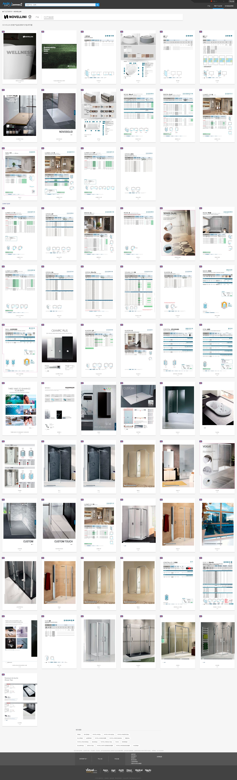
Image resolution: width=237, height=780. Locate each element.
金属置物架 (89, 738)
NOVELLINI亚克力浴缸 (106, 742)
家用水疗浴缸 (90, 745)
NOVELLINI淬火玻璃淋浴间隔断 (105, 745)
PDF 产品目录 (218, 6)
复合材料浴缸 (80, 745)
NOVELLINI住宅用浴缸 (83, 742)
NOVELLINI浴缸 (97, 734)
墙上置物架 (80, 738)
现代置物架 (86, 734)
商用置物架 (124, 742)
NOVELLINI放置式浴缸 (123, 734)
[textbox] (60, 4)
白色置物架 (136, 745)
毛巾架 (117, 742)
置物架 (79, 734)
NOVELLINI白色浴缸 (109, 734)
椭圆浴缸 (127, 738)
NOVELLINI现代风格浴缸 (116, 738)
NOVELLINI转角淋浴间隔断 (123, 745)
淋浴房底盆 (94, 742)
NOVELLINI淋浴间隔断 (100, 738)
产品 (208, 6)
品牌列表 (133, 754)
